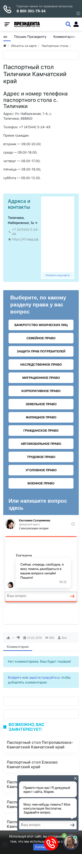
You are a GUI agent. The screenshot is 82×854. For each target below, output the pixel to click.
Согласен (42, 847)
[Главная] (4, 46)
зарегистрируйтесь (44, 677)
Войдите (14, 677)
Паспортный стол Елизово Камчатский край (32, 764)
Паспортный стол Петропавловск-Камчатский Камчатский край (40, 744)
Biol (64, 638)
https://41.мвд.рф (25, 239)
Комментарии (18, 647)
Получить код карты (57, 275)
